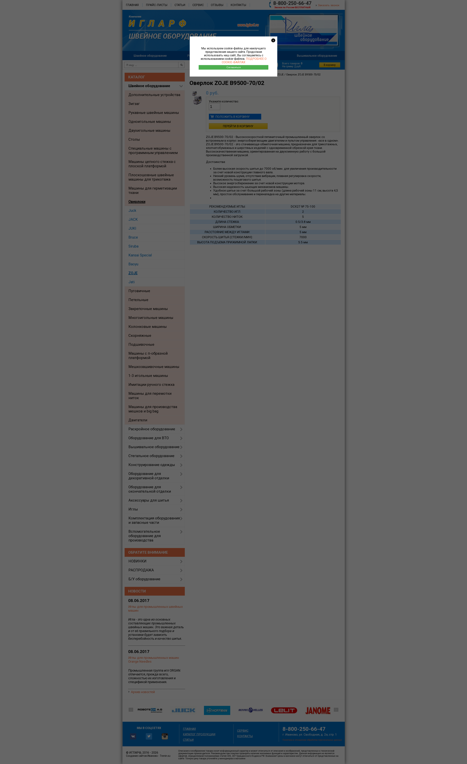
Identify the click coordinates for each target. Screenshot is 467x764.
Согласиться (234, 67)
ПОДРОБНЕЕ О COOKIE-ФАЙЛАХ (244, 60)
